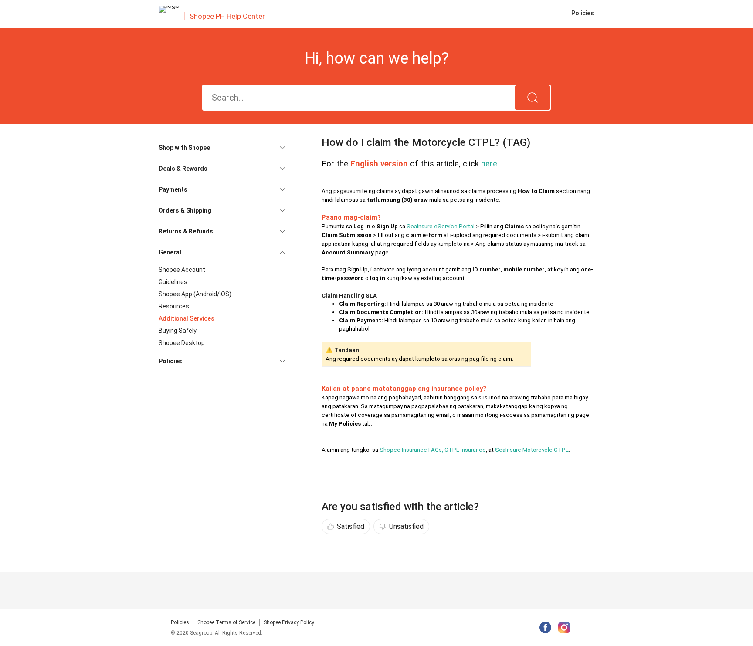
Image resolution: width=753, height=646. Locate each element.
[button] (222, 147)
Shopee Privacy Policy (289, 622)
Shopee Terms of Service (226, 622)
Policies (180, 622)
